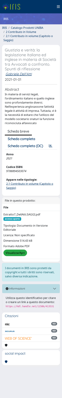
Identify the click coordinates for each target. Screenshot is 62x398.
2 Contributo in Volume (21, 32)
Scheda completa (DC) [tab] (25, 146)
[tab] (50, 145)
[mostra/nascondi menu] (58, 6)
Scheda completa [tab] (21, 139)
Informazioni (16, 288)
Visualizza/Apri (15, 253)
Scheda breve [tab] (18, 131)
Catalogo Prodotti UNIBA (27, 28)
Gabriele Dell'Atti (19, 74)
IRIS (4, 28)
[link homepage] (12, 6)
